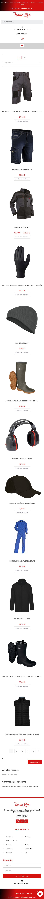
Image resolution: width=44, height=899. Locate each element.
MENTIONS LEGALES (24, 893)
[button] (22, 45)
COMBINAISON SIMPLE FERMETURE (22, 561)
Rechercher (6, 759)
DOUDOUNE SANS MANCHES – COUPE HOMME (22, 734)
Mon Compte (22, 34)
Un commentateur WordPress (11, 786)
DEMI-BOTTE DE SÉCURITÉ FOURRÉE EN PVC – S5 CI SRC (22, 677)
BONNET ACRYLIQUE (22, 343)
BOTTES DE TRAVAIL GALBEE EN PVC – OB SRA (22, 401)
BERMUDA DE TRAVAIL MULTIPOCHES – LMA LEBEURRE (22, 112)
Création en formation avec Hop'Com (22, 897)
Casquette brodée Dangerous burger (22, 503)
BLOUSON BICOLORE (21, 227)
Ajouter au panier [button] (21, 512)
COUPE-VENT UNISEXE (22, 619)
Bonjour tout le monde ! (9, 775)
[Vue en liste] (24, 57)
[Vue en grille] (19, 57)
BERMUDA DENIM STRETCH (22, 170)
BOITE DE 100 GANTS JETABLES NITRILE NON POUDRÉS (22, 285)
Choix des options (22, 121)
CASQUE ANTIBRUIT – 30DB (22, 459)
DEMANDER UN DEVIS (22, 30)
